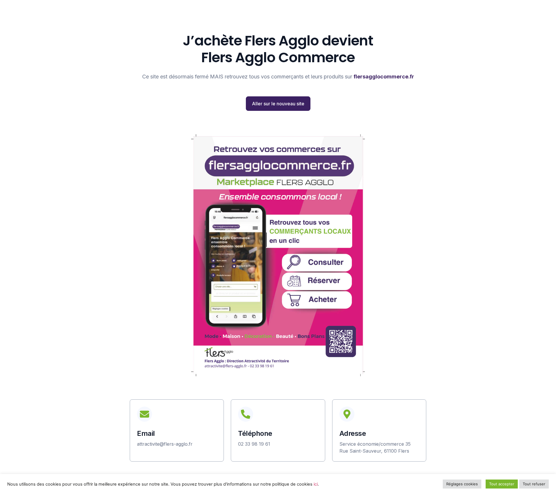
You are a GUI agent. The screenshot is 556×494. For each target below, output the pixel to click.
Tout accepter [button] (501, 484)
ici (316, 484)
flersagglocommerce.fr (384, 77)
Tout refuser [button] (534, 484)
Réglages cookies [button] (462, 484)
